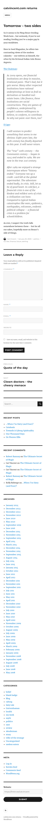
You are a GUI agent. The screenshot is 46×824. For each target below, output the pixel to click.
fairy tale (10, 705)
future (19, 241)
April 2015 (10, 541)
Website (8, 327)
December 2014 (13, 548)
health (9, 711)
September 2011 (13, 587)
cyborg (9, 702)
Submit (23, 799)
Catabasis (10, 427)
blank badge (11, 695)
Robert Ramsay (13, 456)
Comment (9, 269)
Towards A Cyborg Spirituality (20, 430)
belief (8, 692)
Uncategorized (13, 741)
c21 (5, 241)
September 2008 (13, 659)
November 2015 (13, 535)
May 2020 (10, 522)
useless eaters (12, 744)
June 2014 (10, 564)
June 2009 (10, 636)
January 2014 (12, 567)
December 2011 (13, 581)
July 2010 (10, 610)
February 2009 (13, 649)
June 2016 (10, 528)
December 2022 (13, 512)
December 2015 (13, 531)
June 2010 (10, 613)
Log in (9, 764)
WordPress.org (13, 773)
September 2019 (13, 525)
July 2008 (10, 666)
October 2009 (12, 626)
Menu (7, 15)
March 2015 (11, 544)
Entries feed (11, 767)
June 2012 (10, 574)
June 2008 (10, 669)
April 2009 (11, 643)
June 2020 (10, 518)
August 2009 (12, 630)
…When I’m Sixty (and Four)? (19, 424)
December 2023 (13, 508)
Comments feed (13, 770)
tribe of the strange (15, 738)
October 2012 (12, 571)
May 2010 (10, 617)
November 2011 (13, 584)
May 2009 (10, 640)
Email (7, 316)
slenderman (11, 731)
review (9, 728)
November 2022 (13, 515)
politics (36, 239)
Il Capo (7, 124)
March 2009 (11, 646)
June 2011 (10, 594)
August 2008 (12, 663)
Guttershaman (13, 708)
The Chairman (10, 69)
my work (10, 715)
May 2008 (10, 672)
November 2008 (13, 656)
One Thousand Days (15, 434)
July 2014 (10, 561)
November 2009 (13, 623)
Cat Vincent (11, 239)
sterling (25, 241)
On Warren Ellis (13, 437)
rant (8, 725)
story (8, 734)
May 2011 (10, 597)
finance (13, 241)
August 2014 (11, 558)
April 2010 (10, 620)
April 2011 (10, 600)
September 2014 (13, 554)
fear (7, 241)
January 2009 (12, 653)
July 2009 (10, 633)
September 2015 (13, 538)
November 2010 (13, 607)
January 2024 (12, 505)
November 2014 (13, 551)
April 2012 (10, 577)
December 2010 (13, 604)
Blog (8, 698)
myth (8, 718)
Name (7, 305)
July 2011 (10, 590)
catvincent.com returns (20, 8)
